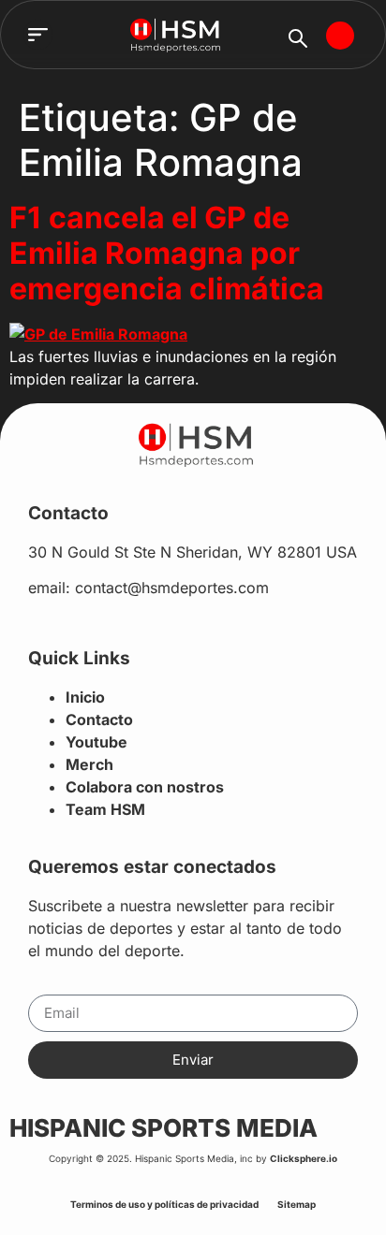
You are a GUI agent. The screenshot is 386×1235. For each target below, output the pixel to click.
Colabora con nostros (145, 786)
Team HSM (105, 809)
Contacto (99, 719)
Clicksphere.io (303, 1158)
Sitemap (296, 1204)
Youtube (96, 742)
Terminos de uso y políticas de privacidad (164, 1204)
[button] (38, 35)
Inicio (85, 697)
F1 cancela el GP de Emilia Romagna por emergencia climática (166, 253)
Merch (89, 764)
